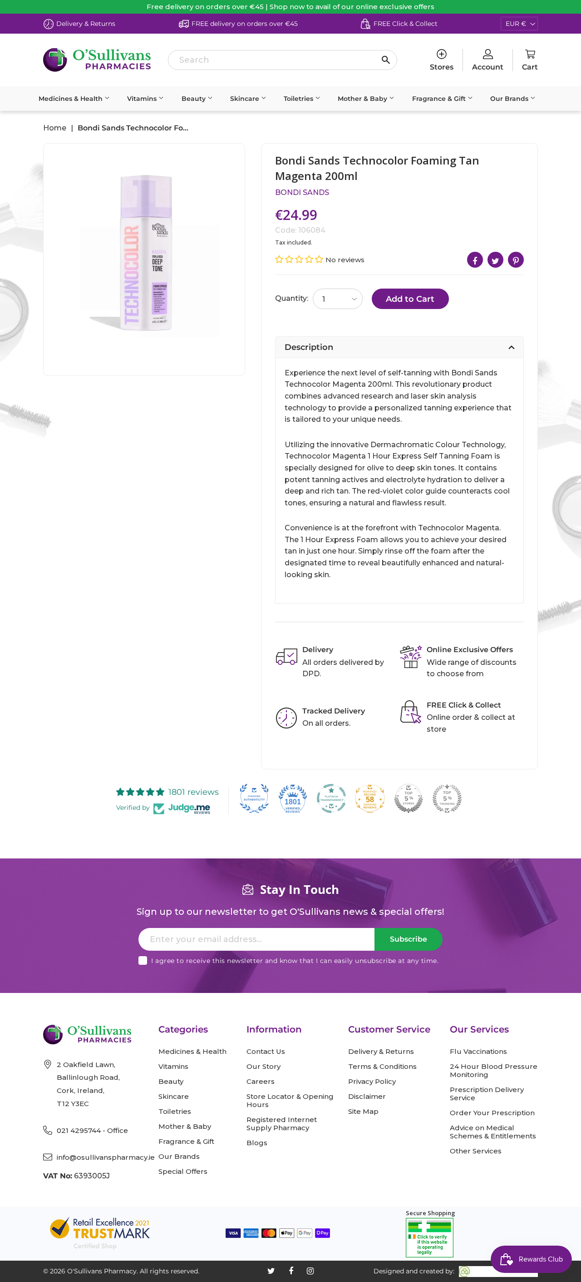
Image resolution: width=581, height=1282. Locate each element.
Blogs (256, 1143)
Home (54, 128)
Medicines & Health (71, 99)
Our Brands (510, 99)
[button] (300, 259)
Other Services (476, 1151)
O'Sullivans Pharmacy (102, 1271)
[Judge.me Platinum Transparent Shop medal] (331, 798)
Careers (260, 1081)
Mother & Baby (363, 99)
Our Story (263, 1067)
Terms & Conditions (382, 1067)
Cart (530, 67)
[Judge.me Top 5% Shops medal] (408, 798)
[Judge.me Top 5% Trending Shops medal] (447, 798)
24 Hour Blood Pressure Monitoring (493, 1071)
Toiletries (299, 99)
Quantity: (291, 298)
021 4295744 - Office (92, 1130)
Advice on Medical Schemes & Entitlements (493, 1132)
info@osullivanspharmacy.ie (106, 1157)
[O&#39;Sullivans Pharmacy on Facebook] (291, 1271)
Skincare (245, 99)
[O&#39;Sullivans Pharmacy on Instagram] (310, 1271)
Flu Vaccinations (478, 1052)
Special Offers (182, 1171)
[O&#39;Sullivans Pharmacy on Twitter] (271, 1271)
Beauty (194, 99)
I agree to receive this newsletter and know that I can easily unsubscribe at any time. (294, 961)
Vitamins (142, 99)
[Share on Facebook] (475, 260)
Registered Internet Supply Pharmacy (281, 1124)
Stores (441, 67)
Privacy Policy (372, 1081)
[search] (282, 60)
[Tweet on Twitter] (495, 260)
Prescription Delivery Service (487, 1094)
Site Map (363, 1111)
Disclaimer (367, 1096)
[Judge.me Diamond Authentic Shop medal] (254, 798)
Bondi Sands (302, 192)
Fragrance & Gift (440, 99)
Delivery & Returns (381, 1052)
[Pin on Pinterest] (516, 260)
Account (487, 67)
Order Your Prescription (492, 1113)
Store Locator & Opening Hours (290, 1100)
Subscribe (408, 939)
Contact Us (265, 1052)
